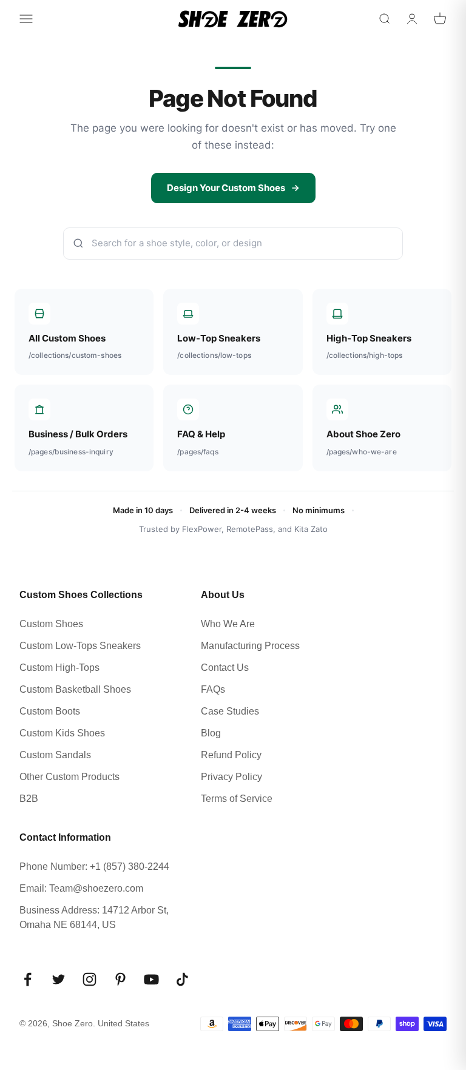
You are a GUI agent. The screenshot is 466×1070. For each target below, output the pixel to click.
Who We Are (228, 624)
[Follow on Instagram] (89, 979)
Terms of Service (236, 798)
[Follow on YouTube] (151, 979)
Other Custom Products (69, 777)
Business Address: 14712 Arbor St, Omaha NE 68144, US (94, 917)
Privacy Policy (231, 777)
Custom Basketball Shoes (75, 689)
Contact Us (225, 667)
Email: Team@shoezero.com (81, 888)
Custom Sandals (55, 755)
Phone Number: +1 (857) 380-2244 (94, 866)
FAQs (213, 689)
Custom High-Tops (59, 667)
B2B (28, 798)
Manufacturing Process (250, 646)
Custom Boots (49, 711)
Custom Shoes (51, 624)
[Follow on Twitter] (58, 979)
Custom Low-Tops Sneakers (80, 646)
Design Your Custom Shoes (226, 187)
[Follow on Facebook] (27, 979)
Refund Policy (231, 755)
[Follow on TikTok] (182, 979)
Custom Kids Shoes (62, 733)
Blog (211, 733)
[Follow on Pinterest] (120, 979)
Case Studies (230, 711)
